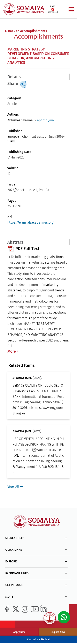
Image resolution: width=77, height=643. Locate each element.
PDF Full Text (26, 248)
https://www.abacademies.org (30, 222)
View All (13, 487)
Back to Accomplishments (27, 31)
